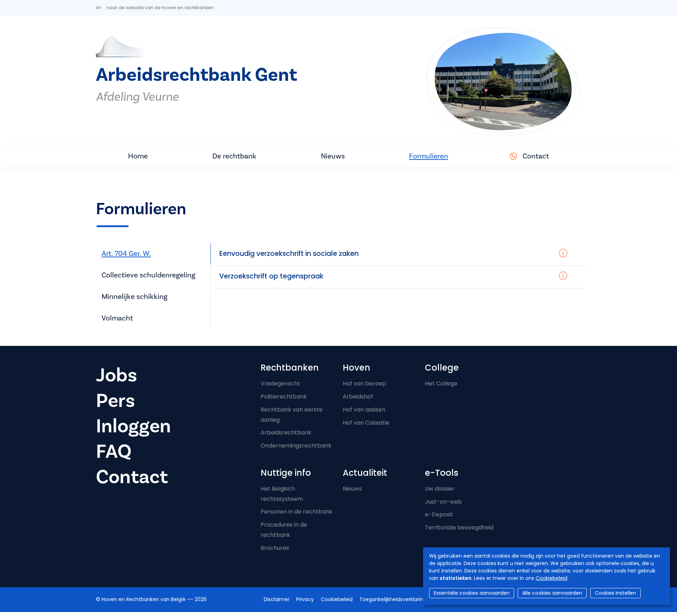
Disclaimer (276, 599)
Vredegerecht (280, 383)
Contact (536, 156)
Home (138, 156)
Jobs (116, 375)
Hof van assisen (364, 410)
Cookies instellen (615, 592)
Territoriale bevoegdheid (459, 527)
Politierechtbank (284, 396)
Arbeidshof (358, 396)
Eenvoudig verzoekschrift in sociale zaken (289, 253)
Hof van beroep (364, 383)
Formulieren (428, 156)
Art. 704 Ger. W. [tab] (126, 253)
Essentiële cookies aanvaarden (472, 592)
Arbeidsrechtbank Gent (196, 75)
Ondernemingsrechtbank (296, 446)
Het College (441, 383)
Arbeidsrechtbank (286, 432)
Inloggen (133, 426)
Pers (115, 400)
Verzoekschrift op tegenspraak (271, 276)
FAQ (114, 451)
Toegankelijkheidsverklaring (392, 599)
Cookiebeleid (551, 578)
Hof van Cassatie (366, 423)
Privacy (305, 599)
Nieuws (333, 156)
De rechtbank (234, 156)
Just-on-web (443, 502)
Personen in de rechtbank (297, 512)
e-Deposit (439, 514)
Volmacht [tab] (117, 318)
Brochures (275, 548)
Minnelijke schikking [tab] (134, 296)
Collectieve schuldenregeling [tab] (148, 275)
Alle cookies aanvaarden (552, 592)
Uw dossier (440, 489)
